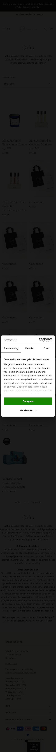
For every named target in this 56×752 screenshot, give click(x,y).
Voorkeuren (26, 410)
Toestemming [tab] (11, 348)
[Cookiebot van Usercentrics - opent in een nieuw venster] (39, 340)
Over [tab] (46, 348)
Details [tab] (29, 348)
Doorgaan (28, 401)
